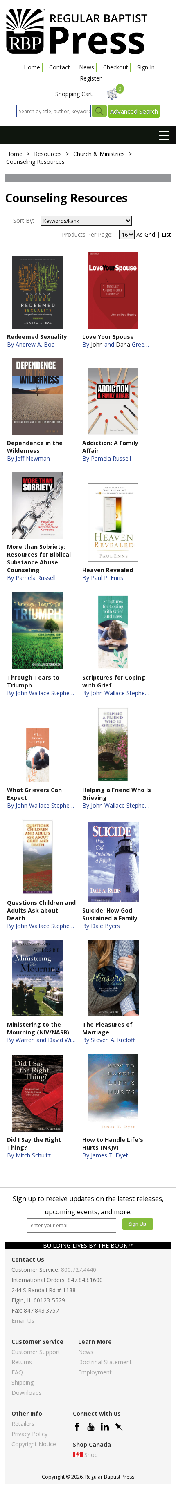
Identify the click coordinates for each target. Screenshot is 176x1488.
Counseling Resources (35, 162)
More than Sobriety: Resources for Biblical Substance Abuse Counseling (39, 558)
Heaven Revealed (107, 570)
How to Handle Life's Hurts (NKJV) (112, 1143)
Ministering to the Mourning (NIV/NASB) (38, 1028)
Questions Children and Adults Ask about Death (41, 910)
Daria (123, 344)
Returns (21, 1362)
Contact (59, 67)
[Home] (76, 53)
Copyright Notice (33, 1444)
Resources (48, 154)
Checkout (115, 67)
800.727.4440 (78, 1269)
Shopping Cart (74, 94)
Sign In (146, 67)
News (86, 67)
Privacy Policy (29, 1434)
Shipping (22, 1382)
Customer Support (35, 1352)
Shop (91, 1455)
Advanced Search (134, 111)
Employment (95, 1372)
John (97, 344)
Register (91, 78)
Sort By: (23, 220)
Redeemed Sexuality (37, 336)
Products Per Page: (87, 234)
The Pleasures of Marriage (107, 1028)
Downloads (26, 1392)
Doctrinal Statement (105, 1362)
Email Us (22, 1321)
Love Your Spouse (108, 336)
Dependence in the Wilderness (35, 446)
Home (32, 67)
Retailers (22, 1424)
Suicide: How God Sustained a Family (110, 914)
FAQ (17, 1372)
